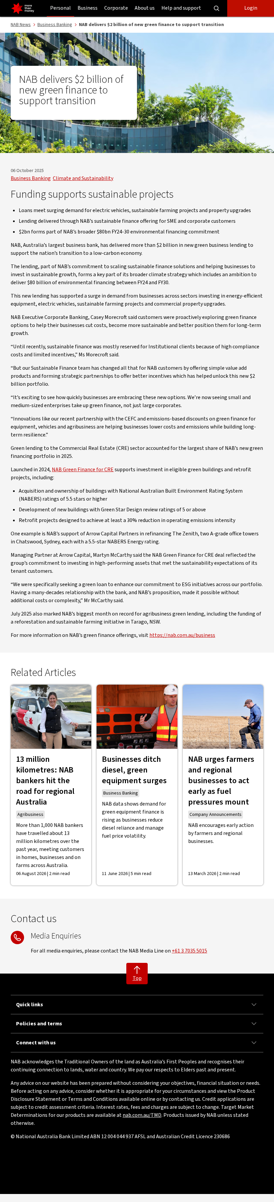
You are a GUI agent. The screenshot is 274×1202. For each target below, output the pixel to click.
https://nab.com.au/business (182, 635)
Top (137, 978)
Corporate (116, 8)
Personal (60, 8)
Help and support (181, 8)
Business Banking (31, 178)
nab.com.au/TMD (142, 1115)
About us (145, 8)
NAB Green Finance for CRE (83, 469)
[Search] (217, 8)
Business (88, 8)
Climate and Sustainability (83, 178)
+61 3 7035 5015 (189, 951)
